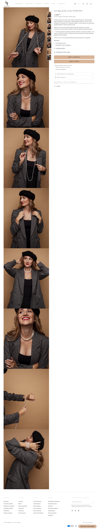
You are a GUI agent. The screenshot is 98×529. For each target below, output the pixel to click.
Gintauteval (9, 522)
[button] (83, 3)
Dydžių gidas (51, 510)
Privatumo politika (8, 503)
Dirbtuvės (50, 506)
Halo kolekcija (36, 506)
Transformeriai (36, 503)
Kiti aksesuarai (22, 513)
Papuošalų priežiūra (53, 508)
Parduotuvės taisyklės (9, 506)
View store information (60, 69)
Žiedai (20, 503)
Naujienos (50, 515)
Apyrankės (21, 508)
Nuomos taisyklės (8, 513)
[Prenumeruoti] (93, 501)
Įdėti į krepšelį (74, 57)
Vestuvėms (21, 510)
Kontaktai (6, 501)
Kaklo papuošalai (22, 506)
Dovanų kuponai (52, 513)
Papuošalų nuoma (52, 503)
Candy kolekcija (37, 501)
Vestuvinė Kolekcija (38, 513)
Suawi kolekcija (37, 510)
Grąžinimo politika (8, 508)
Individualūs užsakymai (54, 501)
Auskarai (20, 501)
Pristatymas (60, 16)
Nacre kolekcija (37, 508)
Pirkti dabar (74, 61)
